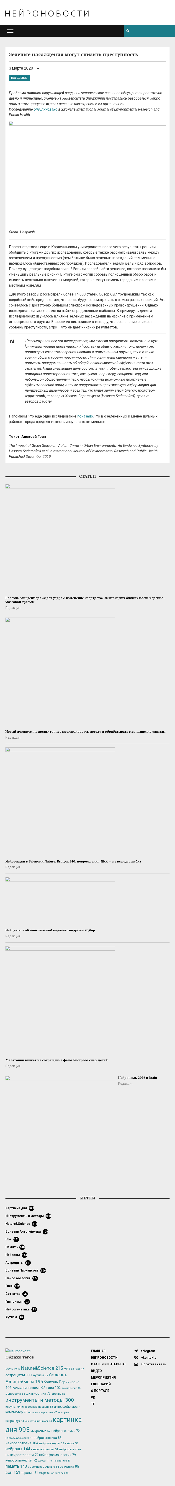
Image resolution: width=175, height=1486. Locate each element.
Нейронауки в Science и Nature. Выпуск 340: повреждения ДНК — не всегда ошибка (73, 861)
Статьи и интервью (108, 1364)
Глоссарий (101, 1384)
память (15, 1247)
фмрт (44, 1473)
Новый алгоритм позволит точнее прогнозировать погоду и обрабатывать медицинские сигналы (85, 731)
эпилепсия (59, 1473)
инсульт (13, 1406)
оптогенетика (60, 1460)
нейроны (16, 1255)
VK (93, 1397)
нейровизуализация (19, 1438)
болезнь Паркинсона (25, 1270)
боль (18, 1388)
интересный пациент (37, 1406)
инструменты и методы (28, 1216)
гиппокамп (17, 1301)
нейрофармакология (57, 1455)
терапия (29, 1473)
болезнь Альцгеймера (26, 1231)
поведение (19, 77)
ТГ (93, 1404)
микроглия (41, 1431)
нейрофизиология (21, 1460)
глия (12, 1286)
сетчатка (16, 1294)
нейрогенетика (20, 1309)
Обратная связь (153, 1364)
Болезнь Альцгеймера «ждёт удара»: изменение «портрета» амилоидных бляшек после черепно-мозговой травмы (85, 600)
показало (85, 416)
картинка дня (19, 1208)
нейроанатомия (65, 1431)
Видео (96, 1371)
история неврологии (42, 1412)
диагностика (38, 1393)
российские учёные (43, 1466)
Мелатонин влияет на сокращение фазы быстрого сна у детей (56, 1060)
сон (12, 1239)
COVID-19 (12, 1368)
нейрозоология (21, 1278)
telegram (148, 1351)
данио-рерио (71, 1388)
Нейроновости (104, 1357)
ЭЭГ (79, 1368)
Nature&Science (21, 1224)
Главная (98, 1351)
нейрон (71, 1443)
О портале (100, 1391)
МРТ (69, 1368)
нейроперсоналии (44, 1449)
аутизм (14, 1317)
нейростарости (24, 1455)
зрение (58, 1393)
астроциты (18, 1262)
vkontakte (148, 1357)
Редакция (13, 608)
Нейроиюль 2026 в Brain (137, 1077)
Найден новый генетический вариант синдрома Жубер (50, 930)
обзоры (43, 1460)
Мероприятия (103, 1377)
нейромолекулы (51, 1443)
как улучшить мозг (38, 1421)
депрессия (15, 1393)
